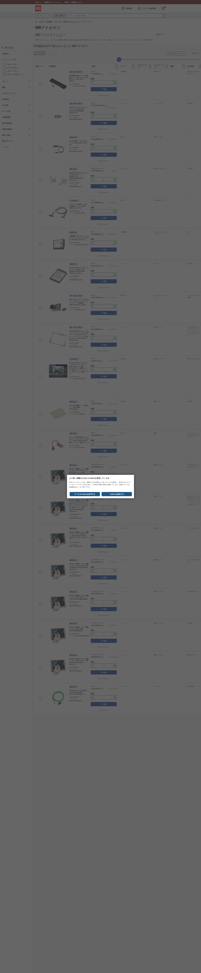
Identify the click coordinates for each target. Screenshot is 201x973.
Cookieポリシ (73, 487)
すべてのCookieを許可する (84, 494)
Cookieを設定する (117, 494)
